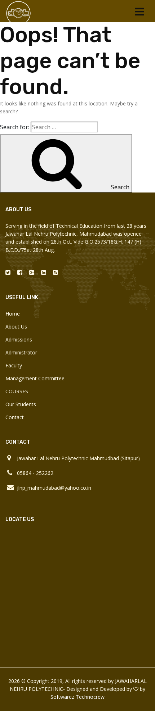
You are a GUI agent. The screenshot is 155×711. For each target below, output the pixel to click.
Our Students (20, 404)
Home (12, 313)
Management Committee (35, 378)
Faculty (13, 365)
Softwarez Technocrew (77, 696)
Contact (14, 417)
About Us (16, 326)
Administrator (21, 352)
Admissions (18, 339)
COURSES (16, 391)
